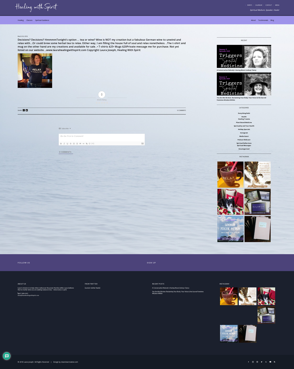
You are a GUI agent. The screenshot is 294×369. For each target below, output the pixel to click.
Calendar (258, 5)
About (253, 20)
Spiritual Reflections (244, 143)
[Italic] (64, 143)
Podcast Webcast (244, 140)
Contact (268, 5)
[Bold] (61, 143)
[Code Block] (83, 143)
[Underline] (67, 143)
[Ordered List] (73, 143)
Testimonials (263, 20)
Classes (29, 20)
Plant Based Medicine (244, 122)
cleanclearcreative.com (69, 362)
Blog (272, 20)
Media (277, 5)
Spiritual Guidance (42, 20)
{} (89, 143)
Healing (21, 20)
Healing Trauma (244, 119)
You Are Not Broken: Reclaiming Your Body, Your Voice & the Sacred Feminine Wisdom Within (241, 99)
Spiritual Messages (244, 145)
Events (249, 5)
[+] (93, 143)
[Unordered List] (77, 143)
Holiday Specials (244, 129)
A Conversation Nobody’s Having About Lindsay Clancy (236, 70)
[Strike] (70, 143)
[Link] (86, 143)
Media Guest (244, 136)
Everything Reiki (244, 113)
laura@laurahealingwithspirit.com (28, 295)
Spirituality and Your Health (244, 126)
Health (244, 117)
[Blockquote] (80, 143)
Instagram (244, 133)
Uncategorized (244, 149)
